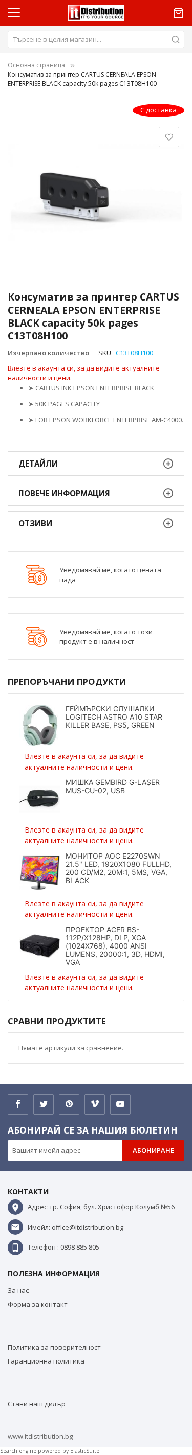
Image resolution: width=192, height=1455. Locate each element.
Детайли (38, 463)
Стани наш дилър (37, 1403)
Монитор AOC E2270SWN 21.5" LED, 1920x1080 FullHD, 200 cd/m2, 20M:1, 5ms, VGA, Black (119, 868)
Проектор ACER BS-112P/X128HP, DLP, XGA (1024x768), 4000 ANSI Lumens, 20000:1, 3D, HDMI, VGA (115, 945)
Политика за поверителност (54, 1347)
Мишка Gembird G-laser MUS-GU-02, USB (113, 786)
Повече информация (64, 493)
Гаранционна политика (46, 1361)
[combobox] (96, 39)
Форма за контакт (38, 1304)
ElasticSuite (84, 1450)
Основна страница (36, 65)
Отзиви (35, 523)
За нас (18, 1290)
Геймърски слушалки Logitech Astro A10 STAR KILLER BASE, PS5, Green (114, 716)
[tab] (96, 463)
